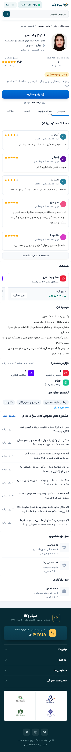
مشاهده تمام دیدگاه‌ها (36, 255)
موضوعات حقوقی (57, 681)
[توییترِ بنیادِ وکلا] (44, 732)
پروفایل (61, 111)
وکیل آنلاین (26, 4)
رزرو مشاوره (33, 94)
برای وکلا (62, 649)
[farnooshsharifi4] (59, 42)
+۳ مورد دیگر (61, 408)
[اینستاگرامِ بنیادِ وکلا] (35, 732)
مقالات (10, 111)
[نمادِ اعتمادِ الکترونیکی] (51, 699)
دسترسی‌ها (60, 670)
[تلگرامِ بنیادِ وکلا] (26, 732)
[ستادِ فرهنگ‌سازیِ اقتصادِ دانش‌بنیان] (21, 699)
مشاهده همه (9, 416)
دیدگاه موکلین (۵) (45, 113)
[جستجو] (6, 14)
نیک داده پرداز (30, 744)
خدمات (27, 111)
